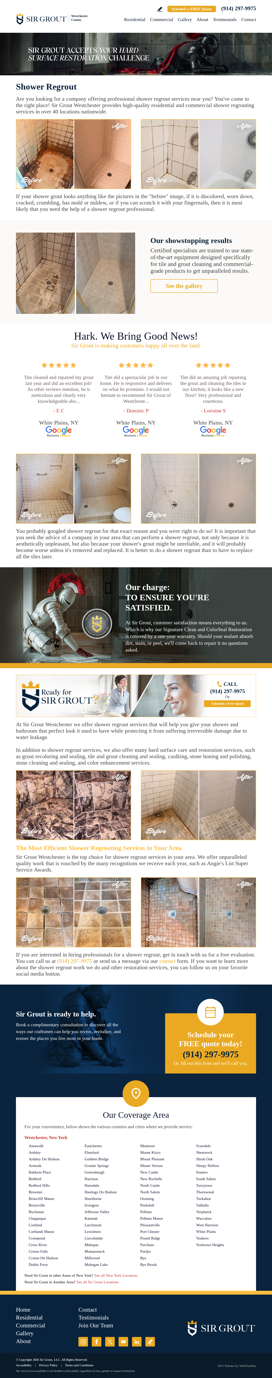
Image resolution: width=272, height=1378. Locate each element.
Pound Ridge (150, 1238)
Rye (143, 1258)
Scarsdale (203, 1146)
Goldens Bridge (97, 1159)
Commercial (161, 19)
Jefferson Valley (97, 1212)
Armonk (35, 1166)
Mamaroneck (95, 1251)
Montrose (147, 1146)
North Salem (150, 1192)
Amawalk (36, 1146)
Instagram (83, 1342)
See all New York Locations (115, 1275)
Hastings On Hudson (101, 1192)
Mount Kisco (150, 1152)
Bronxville (37, 1205)
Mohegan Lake (96, 1264)
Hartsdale (92, 1185)
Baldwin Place (40, 1172)
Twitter (110, 1342)
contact (167, 961)
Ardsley (35, 1152)
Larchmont (93, 1225)
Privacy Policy (48, 1365)
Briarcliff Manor (41, 1198)
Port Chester (149, 1231)
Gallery (185, 19)
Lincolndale (94, 1238)
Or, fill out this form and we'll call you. (211, 1063)
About (202, 19)
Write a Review (159, 9)
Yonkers (202, 1238)
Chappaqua (37, 1218)
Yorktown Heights (210, 1245)
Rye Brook (148, 1264)
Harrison (91, 1179)
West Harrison (207, 1225)
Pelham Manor (151, 1218)
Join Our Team (95, 1325)
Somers (202, 1172)
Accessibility (24, 1365)
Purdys (145, 1251)
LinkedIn (137, 1342)
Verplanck (204, 1212)
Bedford (35, 1179)
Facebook (96, 1342)
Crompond (37, 1238)
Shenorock (204, 1152)
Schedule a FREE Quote (192, 9)
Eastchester (93, 1146)
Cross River (38, 1245)
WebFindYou (247, 1366)
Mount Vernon (151, 1166)
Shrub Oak (204, 1159)
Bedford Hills (39, 1185)
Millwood (92, 1258)
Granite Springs (97, 1166)
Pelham (146, 1212)
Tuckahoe (203, 1198)
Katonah (91, 1218)
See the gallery (184, 286)
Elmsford (92, 1152)
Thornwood (205, 1192)
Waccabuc (204, 1218)
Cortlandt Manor (41, 1231)
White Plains (206, 1231)
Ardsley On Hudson (44, 1159)
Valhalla (202, 1205)
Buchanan (36, 1212)
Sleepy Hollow (207, 1166)
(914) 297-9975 (238, 8)
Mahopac (92, 1245)
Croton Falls (38, 1251)
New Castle (149, 1172)
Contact (248, 19)
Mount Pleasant (152, 1159)
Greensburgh (94, 1172)
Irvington (92, 1205)
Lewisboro (93, 1231)
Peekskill (147, 1205)
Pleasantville (150, 1225)
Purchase (147, 1245)
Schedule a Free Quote (227, 703)
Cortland (35, 1225)
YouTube (123, 1342)
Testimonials (225, 19)
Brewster (35, 1192)
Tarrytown (204, 1185)
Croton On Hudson (43, 1258)
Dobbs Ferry (38, 1264)
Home (23, 1309)
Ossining (147, 1198)
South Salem (206, 1179)
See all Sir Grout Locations (97, 1282)
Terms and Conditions (79, 1365)
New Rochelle (151, 1179)
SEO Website (226, 1366)
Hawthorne (93, 1198)
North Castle (150, 1185)
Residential (134, 19)
